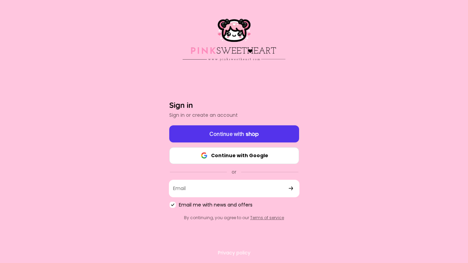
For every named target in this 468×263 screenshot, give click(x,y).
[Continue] (291, 189)
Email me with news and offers (216, 205)
